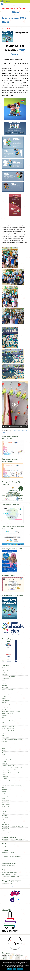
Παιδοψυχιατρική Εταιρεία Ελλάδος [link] (10, 876)
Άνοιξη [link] (3, 691)
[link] (1, 4)
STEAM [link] (3, 680)
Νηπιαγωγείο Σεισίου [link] (15, 8)
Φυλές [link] (3, 813)
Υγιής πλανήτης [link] (6, 804)
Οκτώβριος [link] (4, 763)
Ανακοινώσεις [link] (5, 687)
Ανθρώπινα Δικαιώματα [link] (8, 689)
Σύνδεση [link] (7, 1)
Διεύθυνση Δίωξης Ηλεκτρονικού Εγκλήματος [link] (13, 839)
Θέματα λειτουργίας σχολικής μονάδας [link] (12, 739)
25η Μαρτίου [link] (5, 667)
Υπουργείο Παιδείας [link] (7, 883)
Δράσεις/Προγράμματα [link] (7, 713)
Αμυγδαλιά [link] (4, 685)
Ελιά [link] (3, 722)
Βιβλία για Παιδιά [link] (6, 846)
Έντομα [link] (4, 724)
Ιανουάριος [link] (4, 741)
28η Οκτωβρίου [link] (6, 670)
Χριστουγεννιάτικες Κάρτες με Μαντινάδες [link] (13, 826)
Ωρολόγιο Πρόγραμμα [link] (7, 832)
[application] (15, 404)
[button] (15, 404)
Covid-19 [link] (4, 672)
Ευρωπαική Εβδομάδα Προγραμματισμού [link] (12, 730)
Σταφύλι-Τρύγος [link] (6, 800)
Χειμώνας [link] (4, 815)
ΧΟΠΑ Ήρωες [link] (6, 28)
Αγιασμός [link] (4, 683)
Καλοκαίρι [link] (4, 746)
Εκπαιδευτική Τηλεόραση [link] (8, 852)
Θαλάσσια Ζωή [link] (5, 737)
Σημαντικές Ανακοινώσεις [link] (8, 796)
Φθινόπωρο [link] (4, 811)
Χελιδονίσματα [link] (5, 817)
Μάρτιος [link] (4, 750)
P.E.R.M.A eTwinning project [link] (8, 676)
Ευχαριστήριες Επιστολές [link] (8, 733)
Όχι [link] (14, 968)
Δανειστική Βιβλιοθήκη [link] (7, 704)
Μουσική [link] (4, 752)
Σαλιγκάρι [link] (4, 787)
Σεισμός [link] (4, 791)
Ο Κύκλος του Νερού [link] (7, 759)
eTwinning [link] (4, 674)
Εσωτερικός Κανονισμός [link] (8, 728)
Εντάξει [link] (10, 968)
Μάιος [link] (3, 748)
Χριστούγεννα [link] (5, 824)
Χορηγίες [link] (4, 822)
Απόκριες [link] (4, 696)
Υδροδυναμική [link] (5, 806)
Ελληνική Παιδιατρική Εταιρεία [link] (9, 872)
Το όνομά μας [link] (5, 802)
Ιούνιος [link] (3, 743)
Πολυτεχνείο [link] (5, 778)
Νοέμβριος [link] (4, 754)
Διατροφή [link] (4, 709)
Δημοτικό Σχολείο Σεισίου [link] (8, 865)
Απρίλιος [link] (4, 698)
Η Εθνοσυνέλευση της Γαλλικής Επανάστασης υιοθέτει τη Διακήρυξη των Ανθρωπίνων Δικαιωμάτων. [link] (13, 957)
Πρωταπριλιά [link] (5, 783)
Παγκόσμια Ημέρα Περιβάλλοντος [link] (10, 770)
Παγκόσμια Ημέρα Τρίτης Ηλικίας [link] (10, 772)
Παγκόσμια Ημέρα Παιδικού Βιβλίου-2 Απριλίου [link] (14, 767)
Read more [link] (20, 968)
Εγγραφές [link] (4, 715)
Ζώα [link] (3, 735)
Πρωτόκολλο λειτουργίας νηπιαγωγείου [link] (12, 785)
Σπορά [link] (3, 798)
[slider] (14, 426)
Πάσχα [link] (3, 774)
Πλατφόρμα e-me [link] (6, 859)
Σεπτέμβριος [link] (5, 793)
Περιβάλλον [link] (5, 776)
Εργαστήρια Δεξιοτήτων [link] (8, 726)
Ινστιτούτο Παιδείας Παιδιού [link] (9, 874)
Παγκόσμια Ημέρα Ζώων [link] (8, 765)
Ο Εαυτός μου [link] (5, 756)
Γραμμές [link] (4, 702)
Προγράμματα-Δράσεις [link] (7, 780)
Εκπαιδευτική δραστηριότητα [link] (9, 720)
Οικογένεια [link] (4, 761)
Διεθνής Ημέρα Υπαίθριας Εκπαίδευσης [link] (11, 711)
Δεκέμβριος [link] (5, 707)
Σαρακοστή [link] (4, 789)
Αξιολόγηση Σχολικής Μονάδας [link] (9, 694)
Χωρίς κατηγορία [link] (6, 828)
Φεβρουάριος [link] (5, 809)
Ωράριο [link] (3, 830)
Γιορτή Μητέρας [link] (6, 700)
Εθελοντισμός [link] (5, 717)
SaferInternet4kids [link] (6, 678)
